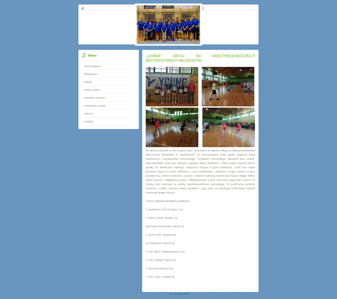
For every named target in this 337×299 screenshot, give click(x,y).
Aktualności (90, 74)
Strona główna (92, 66)
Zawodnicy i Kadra (94, 105)
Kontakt (88, 121)
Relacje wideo (92, 89)
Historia (88, 113)
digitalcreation (183, 294)
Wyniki (87, 82)
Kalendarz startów (94, 97)
